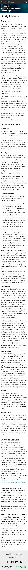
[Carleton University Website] (7, 567)
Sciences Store (5, 105)
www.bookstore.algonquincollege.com (12, 120)
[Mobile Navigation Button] (25, 2)
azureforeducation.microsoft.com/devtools (14, 482)
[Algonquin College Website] (20, 567)
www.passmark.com (15, 311)
